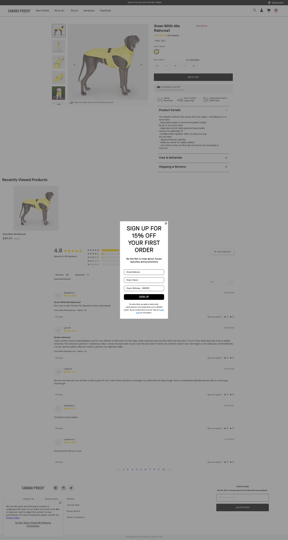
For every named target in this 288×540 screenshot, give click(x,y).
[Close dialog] (166, 223)
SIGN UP (144, 297)
